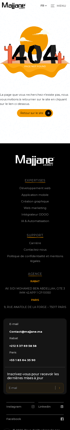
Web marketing (35, 208)
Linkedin (44, 406)
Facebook (13, 419)
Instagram (13, 406)
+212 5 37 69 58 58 (23, 346)
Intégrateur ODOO (35, 214)
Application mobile (35, 195)
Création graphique (35, 201)
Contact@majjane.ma (25, 331)
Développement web (35, 188)
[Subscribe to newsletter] (59, 388)
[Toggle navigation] (58, 6)
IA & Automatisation (35, 221)
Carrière (35, 243)
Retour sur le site (31, 113)
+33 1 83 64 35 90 (22, 360)
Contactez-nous (35, 249)
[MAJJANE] (14, 5)
